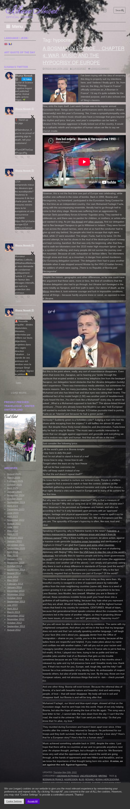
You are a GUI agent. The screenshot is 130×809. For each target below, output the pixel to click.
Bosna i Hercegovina (107, 779)
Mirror (46, 291)
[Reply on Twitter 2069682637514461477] (17, 157)
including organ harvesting (86, 541)
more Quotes (9, 59)
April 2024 (12, 505)
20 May (18, 252)
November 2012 (15, 619)
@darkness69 (21, 112)
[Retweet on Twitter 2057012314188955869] (23, 297)
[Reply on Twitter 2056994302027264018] (17, 379)
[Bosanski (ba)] (10, 44)
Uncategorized (88, 776)
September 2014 (16, 569)
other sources (95, 221)
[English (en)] (5, 44)
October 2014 (14, 566)
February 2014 (15, 583)
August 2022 (14, 523)
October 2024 (14, 498)
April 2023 (12, 516)
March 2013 (13, 612)
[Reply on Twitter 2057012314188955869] (17, 297)
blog (81, 779)
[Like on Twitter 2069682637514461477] (29, 157)
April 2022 (12, 534)
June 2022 (12, 527)
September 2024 (16, 502)
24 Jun (18, 116)
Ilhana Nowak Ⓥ (24, 108)
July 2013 (12, 605)
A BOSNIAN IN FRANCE (68, 776)
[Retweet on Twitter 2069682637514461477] (23, 157)
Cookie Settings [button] (14, 801)
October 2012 (14, 622)
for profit (47, 559)
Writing (102, 776)
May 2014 (12, 580)
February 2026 (15, 481)
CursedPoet (79, 68)
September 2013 (16, 601)
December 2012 (15, 615)
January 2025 (14, 491)
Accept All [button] (33, 801)
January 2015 (14, 559)
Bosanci (89, 779)
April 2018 (12, 552)
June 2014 (12, 576)
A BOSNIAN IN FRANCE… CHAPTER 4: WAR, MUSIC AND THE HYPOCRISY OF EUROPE (83, 55)
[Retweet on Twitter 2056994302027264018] (23, 379)
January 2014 (14, 587)
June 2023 (12, 513)
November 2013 (15, 594)
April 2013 (12, 608)
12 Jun (18, 178)
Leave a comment (100, 68)
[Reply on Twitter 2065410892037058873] (17, 232)
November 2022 (15, 520)
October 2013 (14, 598)
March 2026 (13, 477)
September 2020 (16, 548)
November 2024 (15, 495)
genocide (84, 634)
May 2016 (12, 555)
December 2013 (15, 590)
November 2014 (15, 562)
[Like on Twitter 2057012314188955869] (29, 297)
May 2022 (12, 530)
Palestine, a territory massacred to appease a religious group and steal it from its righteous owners (81, 534)
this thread (77, 221)
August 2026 (14, 474)
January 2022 (14, 541)
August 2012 (14, 629)
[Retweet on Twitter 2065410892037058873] (23, 232)
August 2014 (14, 573)
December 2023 (15, 509)
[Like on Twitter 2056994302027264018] (29, 379)
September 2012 (16, 626)
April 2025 (12, 488)
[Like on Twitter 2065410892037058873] (29, 232)
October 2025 (14, 484)
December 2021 (15, 544)
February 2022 (15, 537)
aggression (71, 779)
